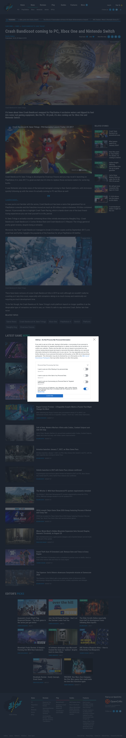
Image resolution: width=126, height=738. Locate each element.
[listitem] (63, 365)
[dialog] (63, 369)
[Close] (95, 340)
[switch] (85, 369)
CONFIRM (49, 396)
